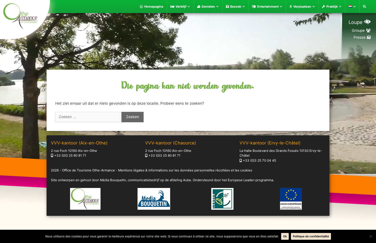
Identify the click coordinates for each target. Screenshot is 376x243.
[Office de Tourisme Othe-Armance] (25, 16)
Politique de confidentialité (311, 236)
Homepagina (153, 6)
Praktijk (332, 6)
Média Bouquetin (113, 180)
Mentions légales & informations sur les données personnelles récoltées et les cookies (185, 170)
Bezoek (235, 6)
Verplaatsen (302, 6)
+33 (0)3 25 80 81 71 (70, 155)
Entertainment (268, 6)
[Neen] (370, 236)
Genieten (208, 6)
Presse (360, 37)
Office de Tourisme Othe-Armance (88, 170)
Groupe (358, 30)
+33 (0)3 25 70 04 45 (259, 160)
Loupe (356, 22)
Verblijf (181, 6)
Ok (285, 236)
